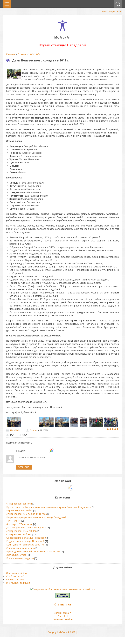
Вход (119, 11)
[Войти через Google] (51, 450)
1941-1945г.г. (35, 54)
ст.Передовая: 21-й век (19, 534)
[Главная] (62, 30)
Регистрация (108, 11)
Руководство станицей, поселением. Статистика (33, 551)
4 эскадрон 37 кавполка (19, 524)
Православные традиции (20, 558)
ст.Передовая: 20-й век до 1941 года (26, 513)
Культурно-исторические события (25, 544)
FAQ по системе (15, 579)
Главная (10, 54)
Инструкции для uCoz (18, 582)
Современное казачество (20, 548)
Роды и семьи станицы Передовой (25, 541)
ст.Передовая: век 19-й (19, 503)
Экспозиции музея (16, 554)
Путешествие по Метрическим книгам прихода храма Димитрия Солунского (48, 507)
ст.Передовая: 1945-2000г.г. (21, 530)
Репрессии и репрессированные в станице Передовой (36, 517)
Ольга (33, 430)
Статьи (22, 54)
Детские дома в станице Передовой (26, 527)
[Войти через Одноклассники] (57, 450)
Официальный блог (17, 573)
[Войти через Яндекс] (45, 450)
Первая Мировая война (19, 510)
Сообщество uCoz (16, 576)
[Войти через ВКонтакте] (34, 450)
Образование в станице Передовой (26, 537)
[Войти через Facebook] (40, 450)
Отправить (24, 467)
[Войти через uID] (29, 450)
